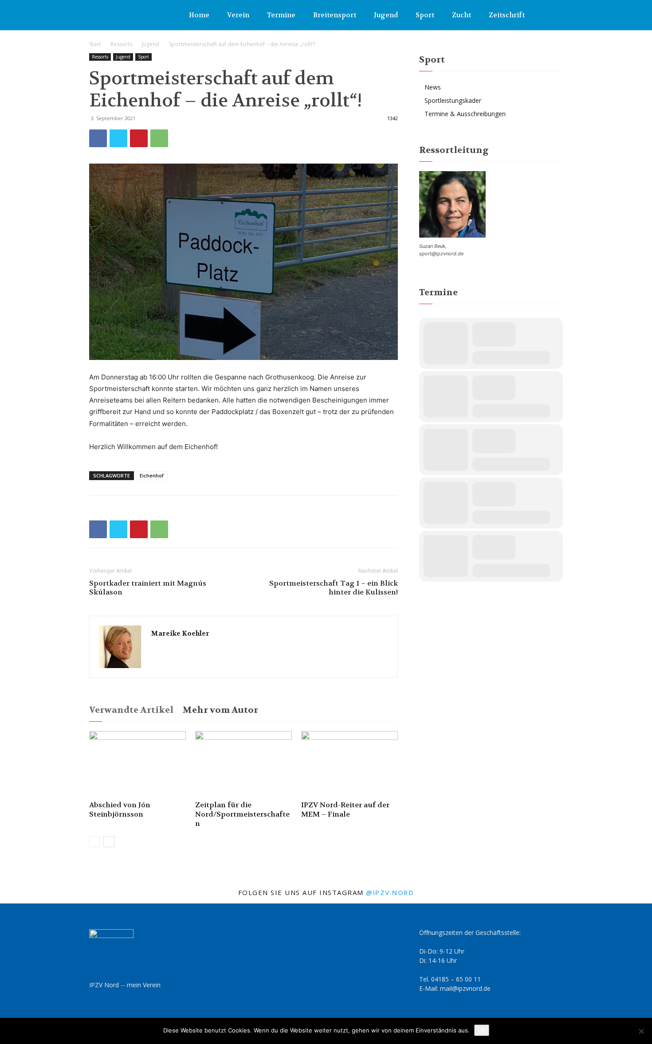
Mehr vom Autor (220, 710)
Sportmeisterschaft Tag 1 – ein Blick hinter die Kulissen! (333, 588)
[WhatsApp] (159, 138)
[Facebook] (541, 15)
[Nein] (640, 1031)
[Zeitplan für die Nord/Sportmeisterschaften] (243, 764)
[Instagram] (556, 15)
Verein (238, 15)
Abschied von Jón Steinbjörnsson (119, 809)
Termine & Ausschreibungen (465, 113)
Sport (425, 15)
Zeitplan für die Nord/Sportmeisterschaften (242, 814)
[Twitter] (118, 138)
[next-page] (108, 841)
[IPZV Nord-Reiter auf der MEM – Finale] (349, 764)
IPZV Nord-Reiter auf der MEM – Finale (345, 809)
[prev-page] (94, 841)
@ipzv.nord (390, 892)
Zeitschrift (507, 15)
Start (95, 44)
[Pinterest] (139, 138)
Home (199, 15)
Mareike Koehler (180, 633)
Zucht (461, 15)
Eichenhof (152, 475)
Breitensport (334, 15)
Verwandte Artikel (131, 710)
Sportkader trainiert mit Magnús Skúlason (147, 588)
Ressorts (121, 44)
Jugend (386, 15)
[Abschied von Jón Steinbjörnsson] (137, 764)
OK (482, 1030)
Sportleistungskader (452, 100)
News (432, 87)
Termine (281, 15)
